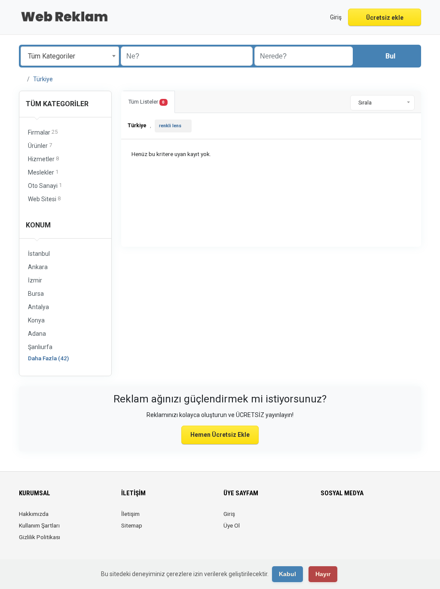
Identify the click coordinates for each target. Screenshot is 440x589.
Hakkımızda (34, 513)
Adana (37, 333)
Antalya (38, 307)
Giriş (229, 513)
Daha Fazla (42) (48, 358)
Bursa (36, 293)
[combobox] (70, 56)
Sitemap (131, 525)
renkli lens (170, 126)
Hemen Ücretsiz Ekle (220, 434)
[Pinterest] (362, 518)
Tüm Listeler (146, 101)
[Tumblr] (386, 518)
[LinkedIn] (350, 518)
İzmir (35, 280)
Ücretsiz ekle (384, 17)
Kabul (287, 574)
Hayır (322, 574)
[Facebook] (326, 518)
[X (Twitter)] (338, 518)
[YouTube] (374, 518)
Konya (36, 320)
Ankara (38, 267)
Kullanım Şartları (39, 525)
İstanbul (39, 253)
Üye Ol (231, 525)
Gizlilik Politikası (39, 537)
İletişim (130, 513)
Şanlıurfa (40, 347)
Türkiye (43, 79)
